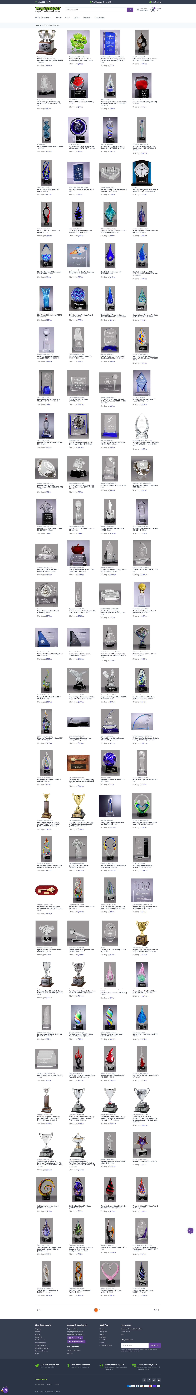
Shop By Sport (100, 18)
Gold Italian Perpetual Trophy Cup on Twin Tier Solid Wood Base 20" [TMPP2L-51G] (81, 824)
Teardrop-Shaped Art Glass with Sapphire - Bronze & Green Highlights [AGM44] (81, 1249)
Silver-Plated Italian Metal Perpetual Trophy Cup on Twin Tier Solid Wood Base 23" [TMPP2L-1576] (82, 1164)
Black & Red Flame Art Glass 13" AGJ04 (48, 231)
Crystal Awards (40, 1340)
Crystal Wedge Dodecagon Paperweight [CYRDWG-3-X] (113, 612)
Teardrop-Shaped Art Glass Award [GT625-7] (145, 1207)
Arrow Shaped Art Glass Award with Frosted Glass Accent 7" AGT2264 (114, 103)
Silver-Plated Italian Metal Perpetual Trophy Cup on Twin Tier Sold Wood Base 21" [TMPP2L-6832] (145, 1119)
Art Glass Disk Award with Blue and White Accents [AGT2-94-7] (82, 147)
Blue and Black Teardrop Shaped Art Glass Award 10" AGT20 (113, 316)
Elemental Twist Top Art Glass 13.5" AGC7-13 (50, 739)
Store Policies (125, 1332)
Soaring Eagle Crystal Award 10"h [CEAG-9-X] (113, 1162)
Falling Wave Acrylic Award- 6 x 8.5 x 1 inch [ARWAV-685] (146, 739)
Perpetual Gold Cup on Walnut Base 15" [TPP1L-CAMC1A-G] (145, 950)
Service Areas (39, 1384)
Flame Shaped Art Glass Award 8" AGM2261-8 (49, 780)
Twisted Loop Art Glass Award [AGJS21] (80, 1291)
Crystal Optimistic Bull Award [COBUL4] (47, 570)
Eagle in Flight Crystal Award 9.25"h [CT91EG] (114, 698)
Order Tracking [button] (156, 2)
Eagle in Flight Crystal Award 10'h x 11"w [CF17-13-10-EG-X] (81, 698)
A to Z (67, 18)
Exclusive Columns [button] (106, 1345)
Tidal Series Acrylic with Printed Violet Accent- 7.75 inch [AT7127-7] (145, 1249)
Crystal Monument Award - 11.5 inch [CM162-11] (145, 529)
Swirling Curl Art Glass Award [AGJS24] (47, 1207)
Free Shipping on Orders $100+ (102, 2)
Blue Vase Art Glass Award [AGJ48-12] (50, 316)
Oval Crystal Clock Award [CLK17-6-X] (114, 950)
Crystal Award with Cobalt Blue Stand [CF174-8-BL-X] (48, 400)
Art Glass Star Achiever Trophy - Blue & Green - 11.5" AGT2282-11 (144, 148)
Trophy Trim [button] (103, 1332)
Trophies (38, 1329)
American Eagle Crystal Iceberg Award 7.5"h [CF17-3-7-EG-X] (49, 103)
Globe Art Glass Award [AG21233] (113, 780)
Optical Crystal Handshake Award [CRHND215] (49, 950)
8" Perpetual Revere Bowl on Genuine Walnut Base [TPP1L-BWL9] (50, 60)
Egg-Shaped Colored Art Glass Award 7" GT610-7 (144, 698)
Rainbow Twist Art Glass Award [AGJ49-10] (112, 1035)
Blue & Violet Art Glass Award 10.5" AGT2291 (145, 231)
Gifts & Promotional (41, 1348)
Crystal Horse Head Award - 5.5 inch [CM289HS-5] (50, 529)
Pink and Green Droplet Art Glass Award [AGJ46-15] (144, 992)
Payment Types (72, 1329)
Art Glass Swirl (41, 144)
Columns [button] (102, 1343)
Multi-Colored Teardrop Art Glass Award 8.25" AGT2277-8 (113, 907)
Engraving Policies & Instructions (132, 1329)
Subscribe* (154, 1345)
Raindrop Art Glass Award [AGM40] (145, 1035)
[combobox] (96, 10)
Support (49, 1384)
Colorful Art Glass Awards (76, 99)
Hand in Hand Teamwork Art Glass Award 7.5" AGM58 (145, 823)
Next (155, 1310)
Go (130, 10)
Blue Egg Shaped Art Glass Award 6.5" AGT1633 (49, 273)
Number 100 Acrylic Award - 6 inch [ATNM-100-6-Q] (145, 907)
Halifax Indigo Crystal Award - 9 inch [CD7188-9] (112, 823)
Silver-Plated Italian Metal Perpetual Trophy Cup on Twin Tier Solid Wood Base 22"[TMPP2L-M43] (49, 1164)
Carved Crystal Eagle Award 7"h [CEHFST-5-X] (80, 357)
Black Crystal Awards (139, 57)
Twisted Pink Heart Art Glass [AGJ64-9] (111, 1291)
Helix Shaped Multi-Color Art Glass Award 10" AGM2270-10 (49, 866)
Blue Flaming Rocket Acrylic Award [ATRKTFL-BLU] (81, 273)
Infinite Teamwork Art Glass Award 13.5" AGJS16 (113, 866)
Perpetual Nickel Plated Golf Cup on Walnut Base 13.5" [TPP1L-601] (50, 992)
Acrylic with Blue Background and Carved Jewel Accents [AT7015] (113, 60)
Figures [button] (102, 1329)
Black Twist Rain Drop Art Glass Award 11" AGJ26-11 (80, 231)
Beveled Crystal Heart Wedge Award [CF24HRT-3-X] (114, 190)
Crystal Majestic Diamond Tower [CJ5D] (112, 529)
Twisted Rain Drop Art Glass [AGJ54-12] (143, 1291)
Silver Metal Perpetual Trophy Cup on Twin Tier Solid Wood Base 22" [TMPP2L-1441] (113, 1118)
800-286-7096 (47, 2)
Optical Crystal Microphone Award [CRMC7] (81, 950)
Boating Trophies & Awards (141, 567)
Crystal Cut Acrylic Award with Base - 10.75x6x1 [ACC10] (146, 444)
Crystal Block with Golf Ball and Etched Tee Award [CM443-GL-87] (113, 401)
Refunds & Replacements (75, 1334)
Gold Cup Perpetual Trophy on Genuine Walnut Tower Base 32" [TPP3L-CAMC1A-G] (48, 824)
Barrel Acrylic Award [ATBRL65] (81, 190)
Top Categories (43, 18)
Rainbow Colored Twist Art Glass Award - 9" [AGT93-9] (81, 1035)
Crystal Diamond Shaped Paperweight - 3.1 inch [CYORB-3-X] (50, 487)
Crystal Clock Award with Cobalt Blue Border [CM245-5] (80, 443)
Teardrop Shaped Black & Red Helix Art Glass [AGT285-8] (113, 1207)
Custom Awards (40, 1345)
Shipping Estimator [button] (78, 1341)
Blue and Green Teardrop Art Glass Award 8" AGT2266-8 (145, 316)
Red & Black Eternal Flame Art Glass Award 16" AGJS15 (82, 1076)
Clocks (135, 187)
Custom (77, 18)
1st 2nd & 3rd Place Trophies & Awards (112, 57)
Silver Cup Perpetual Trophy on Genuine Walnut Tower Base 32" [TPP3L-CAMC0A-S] (48, 1118)
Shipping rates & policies (75, 1332)
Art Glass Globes (74, 313)
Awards (59, 18)
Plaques (37, 1334)
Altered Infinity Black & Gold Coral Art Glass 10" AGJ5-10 (145, 59)
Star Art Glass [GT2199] (145, 1161)
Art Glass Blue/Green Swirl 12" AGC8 (50, 147)
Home (39, 25)
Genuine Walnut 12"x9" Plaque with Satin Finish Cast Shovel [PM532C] (81, 781)
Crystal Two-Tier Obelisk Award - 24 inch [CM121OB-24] (82, 612)
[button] (190, 1231)
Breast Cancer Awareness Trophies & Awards (112, 989)
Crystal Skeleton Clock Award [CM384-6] (48, 612)
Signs (37, 1354)
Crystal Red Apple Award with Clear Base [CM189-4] (82, 570)
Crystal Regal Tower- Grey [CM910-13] (113, 570)
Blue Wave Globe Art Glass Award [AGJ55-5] (81, 316)
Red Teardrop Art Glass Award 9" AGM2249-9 (113, 1076)
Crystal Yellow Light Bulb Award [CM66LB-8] (144, 612)
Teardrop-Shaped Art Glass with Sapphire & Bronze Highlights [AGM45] (49, 1249)
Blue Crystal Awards (75, 144)
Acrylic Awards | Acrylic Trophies (78, 57)
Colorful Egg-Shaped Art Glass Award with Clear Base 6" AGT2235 (145, 358)
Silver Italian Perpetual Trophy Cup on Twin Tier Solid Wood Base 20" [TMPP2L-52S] (81, 1118)
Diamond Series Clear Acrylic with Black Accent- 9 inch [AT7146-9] (113, 655)
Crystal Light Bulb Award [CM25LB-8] (82, 529)
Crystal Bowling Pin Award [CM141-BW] (49, 443)
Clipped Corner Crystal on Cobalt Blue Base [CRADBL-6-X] (113, 357)
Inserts (102, 1334)
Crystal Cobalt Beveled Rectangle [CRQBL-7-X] (113, 443)
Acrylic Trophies (40, 1343)
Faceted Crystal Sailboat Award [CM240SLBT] (112, 739)
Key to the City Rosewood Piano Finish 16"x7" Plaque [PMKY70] (49, 908)
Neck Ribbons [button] (104, 1340)
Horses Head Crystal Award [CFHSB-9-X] (79, 866)
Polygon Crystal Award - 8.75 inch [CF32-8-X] (49, 1035)
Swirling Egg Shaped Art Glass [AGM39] (80, 1207)
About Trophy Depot (74, 1350)
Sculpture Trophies (41, 1351)
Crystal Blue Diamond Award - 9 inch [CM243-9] (144, 400)
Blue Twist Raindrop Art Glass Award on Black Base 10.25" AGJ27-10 (145, 273)
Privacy (57, 1384)
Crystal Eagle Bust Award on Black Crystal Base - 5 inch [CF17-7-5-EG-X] (82, 487)
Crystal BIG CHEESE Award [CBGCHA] (78, 400)
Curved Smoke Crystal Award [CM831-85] (79, 654)
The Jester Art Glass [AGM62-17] (114, 1248)
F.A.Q (122, 1334)
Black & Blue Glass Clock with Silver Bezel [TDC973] (145, 190)
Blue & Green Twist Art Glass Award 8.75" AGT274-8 (113, 231)
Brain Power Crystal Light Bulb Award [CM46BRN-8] (48, 357)
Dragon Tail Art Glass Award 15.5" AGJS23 (49, 698)
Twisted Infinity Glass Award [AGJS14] (47, 1291)
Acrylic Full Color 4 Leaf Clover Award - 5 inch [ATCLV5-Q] (81, 59)
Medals (37, 1332)
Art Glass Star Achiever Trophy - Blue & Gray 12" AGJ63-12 (113, 147)
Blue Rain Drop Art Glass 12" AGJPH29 (111, 273)
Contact (70, 1353)
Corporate (87, 18)
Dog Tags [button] (103, 1337)
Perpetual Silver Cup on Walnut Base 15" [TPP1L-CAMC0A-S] (82, 992)
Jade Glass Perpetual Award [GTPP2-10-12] (143, 866)
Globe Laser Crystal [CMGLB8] (145, 780)
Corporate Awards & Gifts (45, 57)
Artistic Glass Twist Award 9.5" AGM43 (48, 190)
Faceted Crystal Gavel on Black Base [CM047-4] (80, 739)
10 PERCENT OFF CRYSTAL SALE (142, 483)
